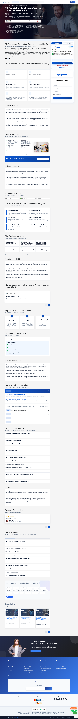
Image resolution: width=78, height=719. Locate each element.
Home (6, 5)
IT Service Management (11, 5)
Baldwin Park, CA (29, 590)
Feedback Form (27, 673)
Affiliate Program (43, 663)
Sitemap (9, 672)
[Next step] (49, 305)
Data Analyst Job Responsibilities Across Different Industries (25, 618)
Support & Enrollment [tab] (29, 537)
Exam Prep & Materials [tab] (19, 537)
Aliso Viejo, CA (23, 587)
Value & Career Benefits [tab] (38, 537)
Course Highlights (14, 39)
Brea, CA (21, 592)
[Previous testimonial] (46, 527)
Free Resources (43, 670)
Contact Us (42, 673)
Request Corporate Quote (43, 159)
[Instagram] (61, 699)
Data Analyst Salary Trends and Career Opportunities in (42, 618)
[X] (57, 699)
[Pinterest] (63, 699)
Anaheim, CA (29, 587)
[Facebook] (55, 699)
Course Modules (60, 39)
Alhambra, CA (15, 587)
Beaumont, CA (36, 590)
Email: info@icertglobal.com (61, 668)
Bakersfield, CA (21, 590)
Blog (9, 668)
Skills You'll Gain (27, 39)
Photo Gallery (10, 675)
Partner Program (43, 664)
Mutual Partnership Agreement (45, 668)
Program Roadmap (41, 39)
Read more (7, 58)
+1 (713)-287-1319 (62, 75)
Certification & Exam (68, 39)
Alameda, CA (9, 587)
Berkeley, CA (16, 592)
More (67, 1)
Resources (61, 1)
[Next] (49, 632)
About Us (10, 663)
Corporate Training (11, 666)
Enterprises (55, 1)
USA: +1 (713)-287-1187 (60, 663)
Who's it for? (34, 39)
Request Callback (62, 97)
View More (9, 596)
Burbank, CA (42, 592)
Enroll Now (62, 63)
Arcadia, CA (9, 590)
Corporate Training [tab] (68, 43)
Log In (73, 1)
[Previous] (46, 632)
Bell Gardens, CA (44, 590)
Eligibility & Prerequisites (51, 39)
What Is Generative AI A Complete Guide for (10, 618)
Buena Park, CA (35, 592)
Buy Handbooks (11, 673)
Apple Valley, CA (43, 587)
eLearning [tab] (57, 43)
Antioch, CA (36, 587)
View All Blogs (41, 631)
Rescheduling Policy (27, 666)
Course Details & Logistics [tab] (9, 537)
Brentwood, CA (28, 592)
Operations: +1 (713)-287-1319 (62, 664)
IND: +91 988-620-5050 (60, 666)
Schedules (21, 39)
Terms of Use (26, 663)
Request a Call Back (36, 650)
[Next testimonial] (49, 527)
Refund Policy (26, 668)
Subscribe (49, 688)
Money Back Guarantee (28, 670)
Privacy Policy (26, 664)
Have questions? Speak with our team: (62, 72)
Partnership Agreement (28, 672)
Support (41, 675)
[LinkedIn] (59, 699)
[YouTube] (66, 699)
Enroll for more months (61, 67)
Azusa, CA (15, 590)
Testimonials (10, 664)
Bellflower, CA (9, 592)
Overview (7, 39)
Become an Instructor (44, 666)
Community (10, 670)
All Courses (16, 1)
